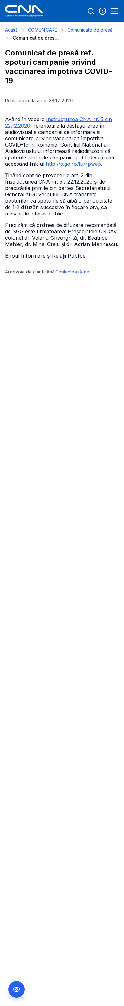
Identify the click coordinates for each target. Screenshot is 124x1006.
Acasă (11, 30)
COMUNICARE (42, 30)
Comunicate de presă (90, 30)
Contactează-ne (72, 271)
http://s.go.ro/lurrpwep (73, 164)
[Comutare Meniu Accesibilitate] (16, 989)
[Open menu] (114, 11)
